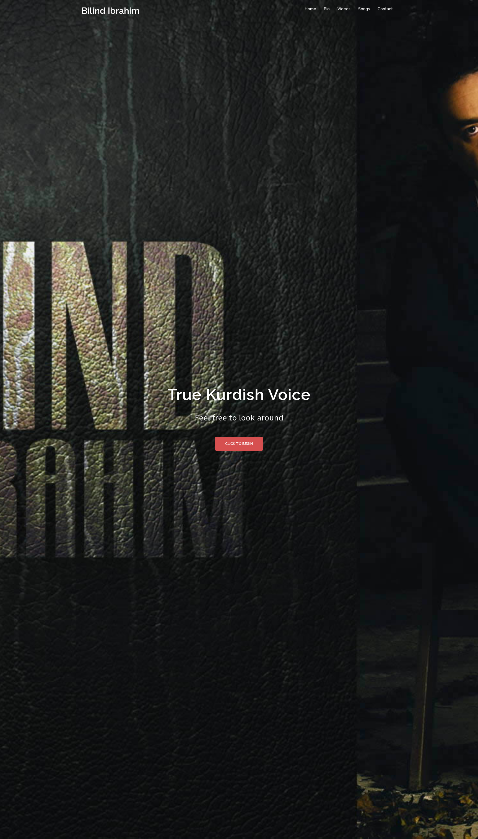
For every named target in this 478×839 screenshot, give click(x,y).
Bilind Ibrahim (110, 11)
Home (310, 9)
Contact (385, 9)
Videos (343, 9)
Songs (364, 9)
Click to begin (239, 444)
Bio (327, 9)
